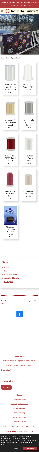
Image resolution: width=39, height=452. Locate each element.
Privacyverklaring (19, 413)
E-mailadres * (6, 370)
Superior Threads (15, 58)
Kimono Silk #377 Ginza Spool (28, 122)
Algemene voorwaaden (20, 408)
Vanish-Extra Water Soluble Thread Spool (10, 86)
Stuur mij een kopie (11, 381)
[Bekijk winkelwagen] (37, 11)
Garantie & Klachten (19, 417)
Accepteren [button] (30, 449)
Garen (7, 58)
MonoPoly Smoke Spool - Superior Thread (10, 230)
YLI (5, 271)
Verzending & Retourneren (19, 404)
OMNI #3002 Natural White (28, 85)
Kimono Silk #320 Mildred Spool (10, 158)
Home (2, 58)
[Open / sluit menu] (2, 11)
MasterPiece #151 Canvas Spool (28, 158)
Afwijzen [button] (15, 449)
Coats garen (8, 282)
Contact (19, 395)
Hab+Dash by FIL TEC (13, 274)
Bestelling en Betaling (19, 399)
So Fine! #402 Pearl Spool (28, 192)
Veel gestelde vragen (19, 421)
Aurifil (6, 267)
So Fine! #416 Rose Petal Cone (10, 193)
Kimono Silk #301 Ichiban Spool (10, 122)
